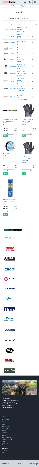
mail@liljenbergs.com (12, 400)
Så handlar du (5, 428)
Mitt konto (4, 432)
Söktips (4, 430)
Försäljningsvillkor (7, 439)
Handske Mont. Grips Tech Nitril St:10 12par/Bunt (27, 121)
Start (9, 6)
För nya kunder (6, 426)
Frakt (3, 441)
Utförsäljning (5, 419)
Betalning (4, 435)
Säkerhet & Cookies (7, 437)
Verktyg (22, 6)
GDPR (3, 452)
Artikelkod (12, 25)
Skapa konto (5, 445)
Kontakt (4, 421)
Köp (5, 136)
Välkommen (15, 6)
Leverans (4, 434)
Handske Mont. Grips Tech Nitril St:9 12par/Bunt (27, 158)
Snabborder (5, 443)
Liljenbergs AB (6, 398)
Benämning (20, 25)
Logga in (4, 450)
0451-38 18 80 (11, 402)
